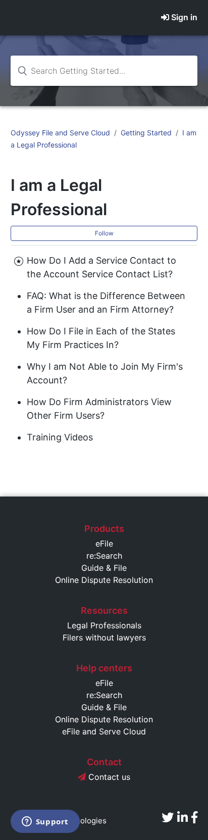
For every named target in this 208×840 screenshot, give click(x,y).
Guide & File (104, 568)
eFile (104, 543)
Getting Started (146, 132)
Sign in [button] (184, 17)
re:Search (104, 556)
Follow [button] (104, 233)
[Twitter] (168, 817)
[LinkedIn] (182, 817)
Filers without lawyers (104, 637)
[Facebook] (194, 817)
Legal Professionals (104, 625)
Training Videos (60, 437)
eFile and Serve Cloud (104, 731)
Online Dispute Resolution (104, 580)
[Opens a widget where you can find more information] (45, 822)
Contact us (108, 777)
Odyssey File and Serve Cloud (60, 132)
